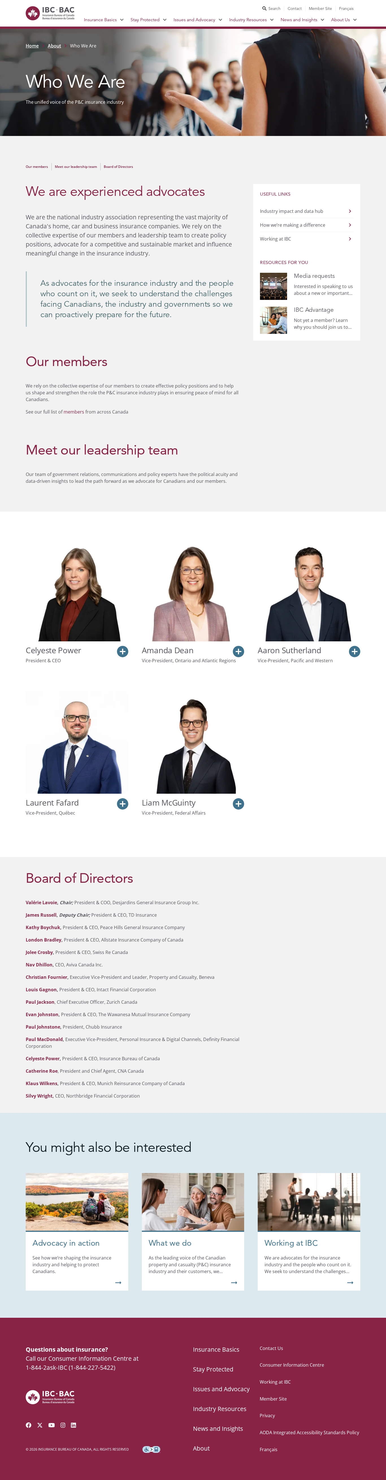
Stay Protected (145, 20)
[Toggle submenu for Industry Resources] (272, 20)
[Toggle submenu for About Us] (355, 20)
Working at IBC (275, 1382)
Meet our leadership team (76, 166)
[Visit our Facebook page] (28, 1425)
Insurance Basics (100, 20)
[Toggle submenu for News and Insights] (322, 20)
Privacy (267, 1415)
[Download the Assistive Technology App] (151, 1449)
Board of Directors (118, 166)
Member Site (320, 8)
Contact (295, 8)
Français (346, 8)
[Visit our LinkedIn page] (73, 1425)
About (54, 46)
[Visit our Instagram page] (63, 1425)
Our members (37, 166)
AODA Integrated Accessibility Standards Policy (309, 1432)
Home (32, 46)
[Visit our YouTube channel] (51, 1425)
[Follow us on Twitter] (40, 1425)
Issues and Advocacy (194, 20)
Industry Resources (248, 20)
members (74, 412)
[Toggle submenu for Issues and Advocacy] (220, 20)
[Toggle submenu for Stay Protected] (165, 20)
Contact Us (271, 1348)
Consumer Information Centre (292, 1365)
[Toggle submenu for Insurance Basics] (122, 20)
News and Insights (299, 20)
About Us (340, 20)
